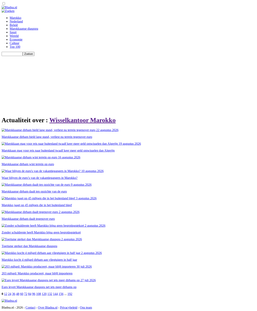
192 (69, 294)
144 (55, 294)
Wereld (14, 36)
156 (61, 294)
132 (49, 294)
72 (25, 294)
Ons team (86, 307)
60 (21, 294)
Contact (30, 307)
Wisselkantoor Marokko (82, 120)
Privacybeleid (68, 307)
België (14, 25)
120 (44, 294)
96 (33, 294)
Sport (13, 32)
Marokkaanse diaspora (24, 28)
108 (38, 294)
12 (5, 294)
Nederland (16, 21)
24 (9, 294)
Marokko (15, 17)
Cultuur (14, 43)
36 (13, 294)
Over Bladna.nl (47, 307)
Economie (16, 39)
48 (17, 294)
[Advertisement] (122, 84)
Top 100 (15, 46)
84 (29, 294)
